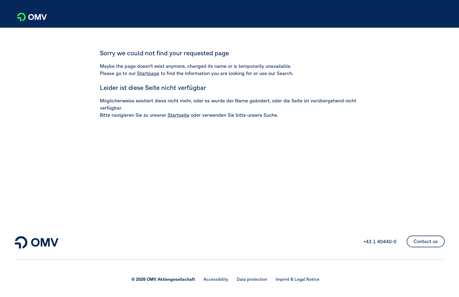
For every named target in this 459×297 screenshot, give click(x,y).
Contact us (426, 241)
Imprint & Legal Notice (297, 279)
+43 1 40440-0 (380, 242)
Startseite (178, 115)
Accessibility (215, 279)
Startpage (148, 73)
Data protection (252, 279)
